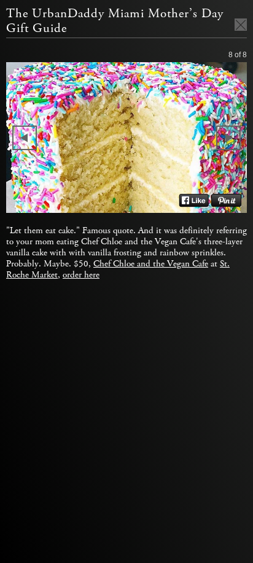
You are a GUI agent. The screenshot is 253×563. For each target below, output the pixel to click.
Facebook (194, 200)
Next (228, 138)
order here (81, 275)
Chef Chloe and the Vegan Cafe (150, 264)
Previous (25, 138)
